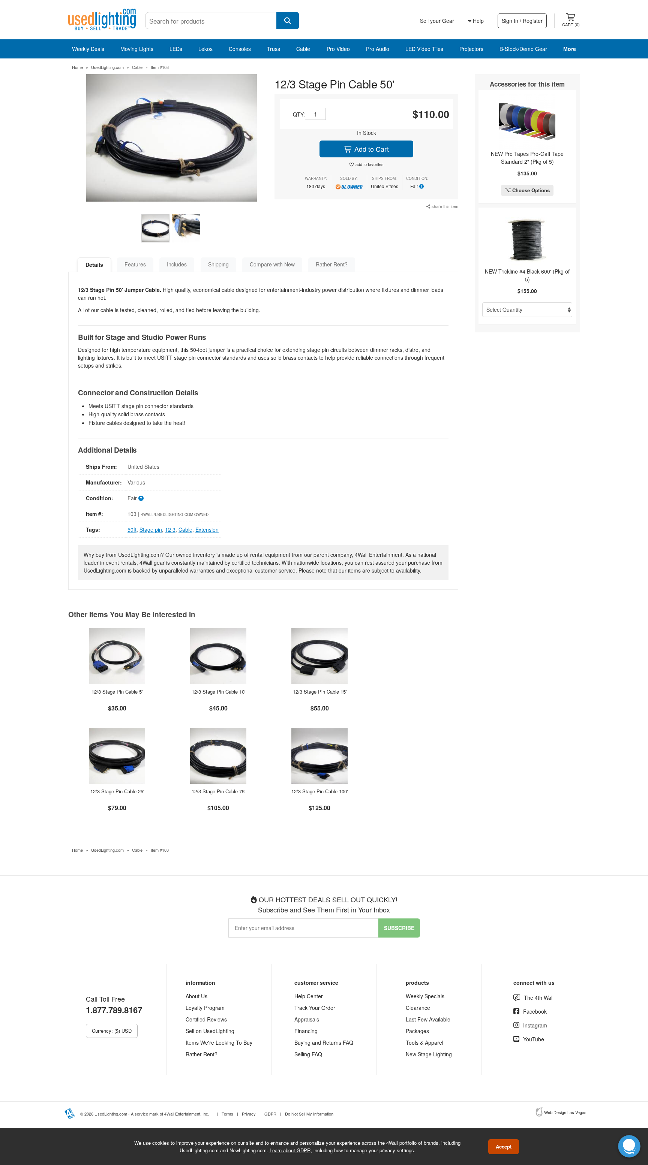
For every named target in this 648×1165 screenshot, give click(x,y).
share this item (444, 206)
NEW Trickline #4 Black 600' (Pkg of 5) (527, 275)
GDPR (270, 1114)
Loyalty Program (205, 1007)
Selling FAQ (308, 1054)
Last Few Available (428, 1019)
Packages (417, 1031)
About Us (196, 996)
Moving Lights (136, 48)
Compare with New (272, 264)
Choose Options (530, 190)
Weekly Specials (425, 996)
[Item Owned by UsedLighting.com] (349, 186)
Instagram (535, 1025)
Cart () (571, 24)
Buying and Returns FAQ (323, 1042)
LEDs (176, 48)
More (569, 48)
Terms (227, 1114)
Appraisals (306, 1019)
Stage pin (151, 529)
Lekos (205, 48)
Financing (306, 1031)
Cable (303, 48)
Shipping (218, 264)
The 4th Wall (539, 997)
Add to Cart (370, 149)
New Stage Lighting (429, 1054)
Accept (504, 1146)
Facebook (535, 1011)
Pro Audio (377, 48)
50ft (132, 529)
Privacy (249, 1114)
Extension (207, 529)
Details (94, 264)
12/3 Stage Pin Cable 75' (218, 791)
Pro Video (338, 48)
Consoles (240, 48)
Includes (177, 264)
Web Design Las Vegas (565, 1112)
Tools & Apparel (424, 1042)
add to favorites (370, 164)
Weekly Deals (88, 48)
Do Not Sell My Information (309, 1114)
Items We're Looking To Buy (219, 1042)
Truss (273, 48)
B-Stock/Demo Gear (523, 48)
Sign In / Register (522, 20)
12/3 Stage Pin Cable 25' (117, 791)
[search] (287, 20)
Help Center (308, 996)
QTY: (299, 114)
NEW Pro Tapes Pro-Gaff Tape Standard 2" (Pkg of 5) (527, 157)
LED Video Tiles (424, 48)
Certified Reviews (206, 1019)
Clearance (418, 1007)
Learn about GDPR (290, 1149)
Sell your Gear (437, 20)
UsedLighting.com (107, 67)
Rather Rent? (332, 264)
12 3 (170, 529)
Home (77, 67)
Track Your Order (314, 1007)
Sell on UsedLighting (210, 1031)
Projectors (471, 48)
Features (135, 264)
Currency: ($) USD (112, 1030)
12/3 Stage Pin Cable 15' (319, 691)
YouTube (533, 1039)
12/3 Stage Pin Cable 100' (319, 791)
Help (477, 20)
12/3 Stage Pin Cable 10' (218, 691)
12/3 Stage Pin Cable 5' (117, 691)
